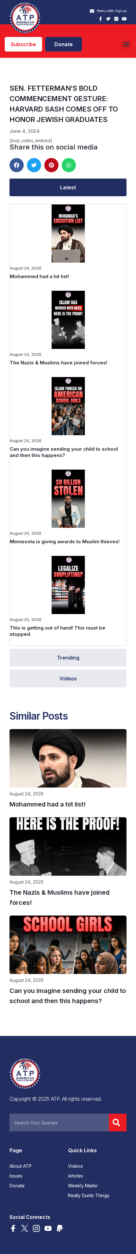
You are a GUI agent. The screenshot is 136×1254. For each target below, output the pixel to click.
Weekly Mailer (83, 1185)
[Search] (118, 1122)
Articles (75, 1175)
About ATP (20, 1166)
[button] (126, 44)
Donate (17, 1185)
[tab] (68, 187)
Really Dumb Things (88, 1195)
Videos (75, 1166)
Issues (15, 1175)
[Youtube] (124, 18)
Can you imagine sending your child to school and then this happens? (64, 452)
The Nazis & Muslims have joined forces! (58, 363)
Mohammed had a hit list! (39, 276)
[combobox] (59, 1122)
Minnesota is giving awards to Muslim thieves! (65, 542)
